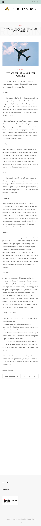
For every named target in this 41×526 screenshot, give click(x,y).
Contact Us (5, 489)
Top (21, 522)
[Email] (34, 376)
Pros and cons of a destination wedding (20, 74)
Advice (21, 69)
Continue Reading (11, 376)
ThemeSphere (31, 519)
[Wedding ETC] (20, 8)
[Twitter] (29, 376)
